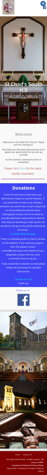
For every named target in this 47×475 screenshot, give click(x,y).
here (22, 168)
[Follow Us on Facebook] (44, 7)
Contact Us (27, 455)
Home (17, 455)
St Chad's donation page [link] (23, 233)
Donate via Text (23, 279)
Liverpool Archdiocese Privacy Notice (28, 465)
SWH (41, 462)
